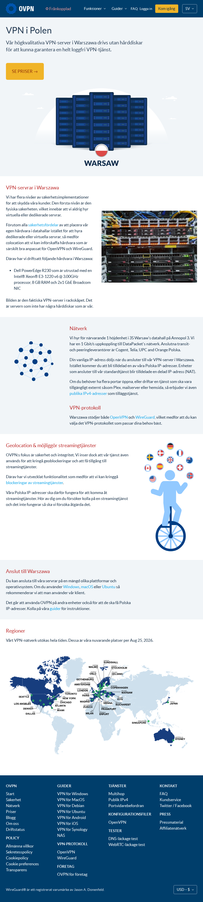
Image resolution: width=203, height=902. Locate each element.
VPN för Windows (72, 793)
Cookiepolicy (17, 858)
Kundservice (170, 799)
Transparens (16, 870)
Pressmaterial (171, 822)
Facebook (183, 805)
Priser (11, 811)
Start (10, 793)
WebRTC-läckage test (126, 844)
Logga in (146, 9)
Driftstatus (15, 829)
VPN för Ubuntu (71, 811)
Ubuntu (108, 586)
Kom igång (166, 8)
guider (55, 608)
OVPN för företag (72, 874)
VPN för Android (71, 817)
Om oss (12, 823)
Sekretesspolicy (19, 852)
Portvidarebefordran (126, 805)
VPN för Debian (70, 805)
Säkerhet (13, 799)
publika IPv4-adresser (88, 393)
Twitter (166, 805)
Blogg (11, 817)
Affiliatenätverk (173, 828)
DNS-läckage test (123, 838)
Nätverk (13, 805)
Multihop (116, 793)
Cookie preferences (22, 864)
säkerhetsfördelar (43, 225)
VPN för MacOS (70, 799)
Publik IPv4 (118, 799)
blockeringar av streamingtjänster (34, 482)
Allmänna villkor (20, 846)
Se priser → (25, 71)
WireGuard (145, 417)
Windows (71, 586)
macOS (87, 586)
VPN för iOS (67, 823)
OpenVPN (119, 417)
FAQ (134, 9)
